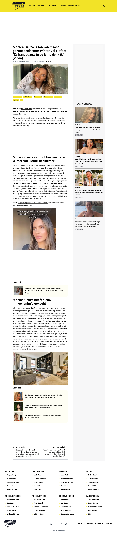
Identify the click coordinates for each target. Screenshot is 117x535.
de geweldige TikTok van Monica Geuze (33, 203)
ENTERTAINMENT (74, 6)
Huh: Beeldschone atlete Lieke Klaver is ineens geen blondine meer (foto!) (42, 417)
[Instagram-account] (61, 524)
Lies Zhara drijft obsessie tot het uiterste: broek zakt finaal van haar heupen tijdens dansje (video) (43, 396)
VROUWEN (40, 6)
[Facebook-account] (56, 524)
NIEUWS (32, 6)
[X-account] (51, 524)
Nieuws (77, 125)
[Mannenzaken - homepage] (18, 5)
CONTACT (81, 524)
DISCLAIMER (99, 524)
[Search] (104, 6)
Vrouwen (16, 100)
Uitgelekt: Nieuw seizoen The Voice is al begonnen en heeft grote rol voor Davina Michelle (43, 406)
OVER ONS (109, 524)
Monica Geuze (17, 97)
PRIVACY (90, 524)
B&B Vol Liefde (28, 97)
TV (21, 100)
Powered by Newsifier (58, 530)
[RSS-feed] (66, 524)
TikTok (49, 61)
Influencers (58, 97)
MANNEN (52, 6)
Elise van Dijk (21, 61)
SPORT (63, 6)
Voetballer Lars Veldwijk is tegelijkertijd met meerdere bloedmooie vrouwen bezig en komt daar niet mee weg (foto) (43, 291)
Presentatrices (48, 97)
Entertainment (38, 97)
